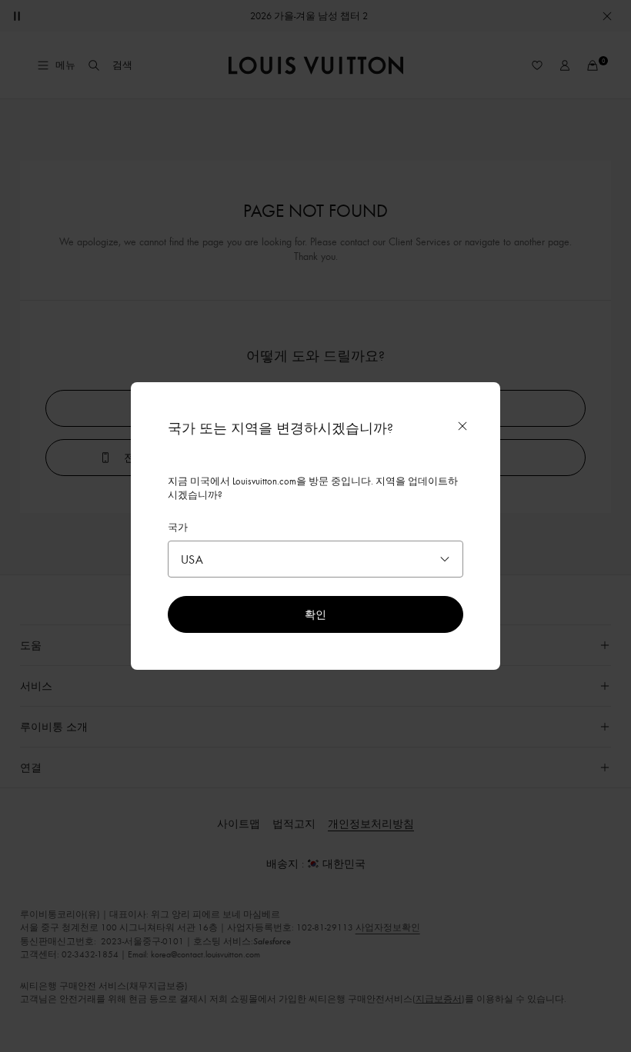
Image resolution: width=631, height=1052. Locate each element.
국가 (178, 527)
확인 (315, 614)
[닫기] (462, 426)
